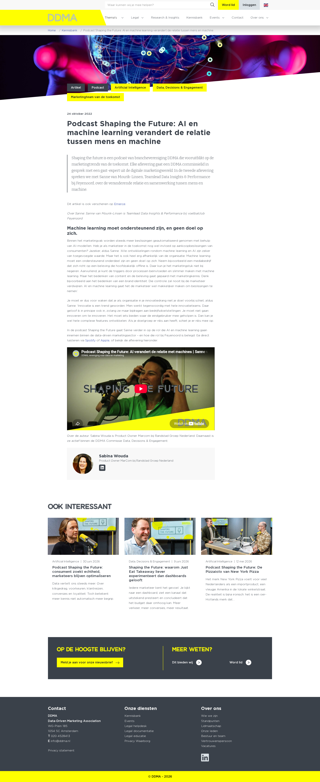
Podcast (98, 87)
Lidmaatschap (211, 726)
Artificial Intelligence (130, 87)
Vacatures (208, 746)
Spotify (90, 340)
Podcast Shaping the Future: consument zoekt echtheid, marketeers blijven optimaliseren (81, 571)
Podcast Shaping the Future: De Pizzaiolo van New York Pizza (234, 569)
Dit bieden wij (182, 662)
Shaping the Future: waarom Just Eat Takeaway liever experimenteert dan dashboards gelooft (158, 573)
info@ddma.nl (60, 741)
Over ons (257, 17)
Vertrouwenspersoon (216, 741)
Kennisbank (194, 17)
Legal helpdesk (135, 726)
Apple (105, 340)
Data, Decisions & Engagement (180, 87)
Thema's (111, 17)
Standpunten (210, 721)
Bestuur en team (213, 736)
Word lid (228, 5)
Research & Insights (165, 17)
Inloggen (249, 5)
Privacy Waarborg (137, 741)
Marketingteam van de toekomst (95, 97)
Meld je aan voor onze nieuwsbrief (87, 662)
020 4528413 (60, 736)
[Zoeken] (212, 5)
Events (215, 17)
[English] (266, 5)
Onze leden (209, 731)
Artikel (76, 87)
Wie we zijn (209, 716)
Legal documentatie (139, 731)
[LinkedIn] (102, 468)
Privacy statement (61, 750)
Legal (135, 17)
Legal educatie (135, 736)
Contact (238, 17)
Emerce (119, 204)
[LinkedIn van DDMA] (205, 757)
